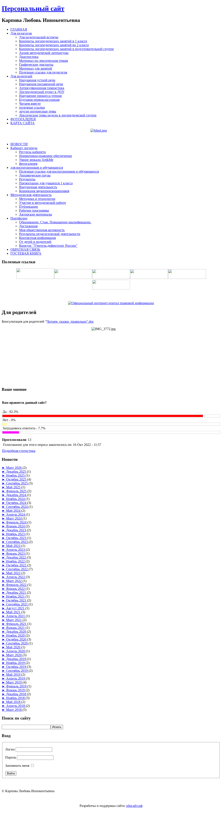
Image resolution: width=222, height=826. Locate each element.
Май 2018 (13, 702)
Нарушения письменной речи (41, 84)
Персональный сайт (33, 8)
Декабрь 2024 (16, 495)
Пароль (10, 757)
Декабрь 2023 (16, 530)
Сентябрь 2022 (17, 569)
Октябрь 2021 (16, 600)
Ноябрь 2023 (16, 534)
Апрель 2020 (16, 651)
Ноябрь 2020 (16, 635)
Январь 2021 (16, 628)
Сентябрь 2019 (17, 670)
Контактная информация (37, 238)
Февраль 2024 (16, 522)
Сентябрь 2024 (17, 507)
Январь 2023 (16, 553)
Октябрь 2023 (16, 538)
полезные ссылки (32, 107)
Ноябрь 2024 (16, 499)
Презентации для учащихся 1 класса (46, 183)
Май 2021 (13, 612)
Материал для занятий (35, 68)
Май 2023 (13, 546)
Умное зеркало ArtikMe (36, 160)
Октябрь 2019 (16, 667)
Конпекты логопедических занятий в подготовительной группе (66, 49)
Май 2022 (13, 573)
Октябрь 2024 (16, 503)
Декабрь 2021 (16, 592)
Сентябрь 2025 (17, 483)
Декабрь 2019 (16, 659)
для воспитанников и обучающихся (36, 167)
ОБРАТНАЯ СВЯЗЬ (25, 249)
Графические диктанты (36, 64)
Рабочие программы (34, 210)
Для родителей (21, 76)
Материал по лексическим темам (43, 60)
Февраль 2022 (16, 585)
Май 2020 (13, 647)
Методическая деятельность (31, 195)
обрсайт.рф (134, 806)
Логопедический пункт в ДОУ (41, 92)
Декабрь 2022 (16, 557)
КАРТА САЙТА (22, 123)
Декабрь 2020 (16, 631)
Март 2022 (14, 581)
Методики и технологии (37, 199)
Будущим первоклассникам (39, 99)
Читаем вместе (30, 103)
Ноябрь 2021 (16, 596)
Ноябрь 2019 (16, 663)
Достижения (28, 226)
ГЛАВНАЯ (18, 29)
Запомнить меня (17, 765)
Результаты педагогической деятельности (49, 234)
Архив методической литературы (44, 53)
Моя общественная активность (42, 230)
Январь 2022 (16, 588)
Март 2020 (14, 655)
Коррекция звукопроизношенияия (44, 191)
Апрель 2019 (16, 678)
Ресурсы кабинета (32, 152)
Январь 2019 (16, 690)
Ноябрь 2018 (16, 698)
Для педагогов (21, 33)
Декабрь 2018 (16, 694)
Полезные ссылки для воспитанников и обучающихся (59, 171)
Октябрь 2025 (16, 479)
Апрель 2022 (16, 577)
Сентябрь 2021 (17, 604)
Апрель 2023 (16, 549)
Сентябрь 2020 (17, 643)
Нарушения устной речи (37, 80)
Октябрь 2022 (16, 565)
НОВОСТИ (19, 144)
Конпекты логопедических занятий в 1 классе (53, 41)
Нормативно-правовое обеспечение (45, 156)
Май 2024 (13, 510)
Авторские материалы (35, 214)
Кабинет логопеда (23, 148)
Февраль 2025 (16, 491)
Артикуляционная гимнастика (41, 88)
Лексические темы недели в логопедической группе (57, 115)
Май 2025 (13, 487)
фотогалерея (28, 163)
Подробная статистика (18, 451)
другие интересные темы (37, 111)
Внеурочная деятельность (38, 187)
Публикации (28, 206)
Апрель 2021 (16, 616)
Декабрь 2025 (16, 471)
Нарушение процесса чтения (40, 96)
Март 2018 (14, 710)
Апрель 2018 (16, 706)
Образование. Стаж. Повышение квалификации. (55, 222)
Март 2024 (14, 518)
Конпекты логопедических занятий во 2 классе (54, 45)
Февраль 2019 (16, 686)
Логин (10, 749)
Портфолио (18, 218)
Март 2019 (14, 682)
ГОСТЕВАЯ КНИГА (25, 253)
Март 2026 (14, 467)
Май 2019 (13, 674)
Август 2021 (15, 608)
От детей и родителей (35, 242)
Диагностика (28, 57)
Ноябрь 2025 (16, 475)
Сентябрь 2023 (17, 542)
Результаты (27, 179)
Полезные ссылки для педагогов (43, 72)
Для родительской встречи (38, 37)
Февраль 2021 (16, 624)
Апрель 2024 (16, 514)
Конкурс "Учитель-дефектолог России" (48, 245)
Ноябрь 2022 (16, 561)
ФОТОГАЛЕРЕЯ (23, 119)
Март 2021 (14, 620)
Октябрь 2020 (16, 639)
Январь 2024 (16, 526)
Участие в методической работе (42, 202)
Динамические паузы (35, 175)
